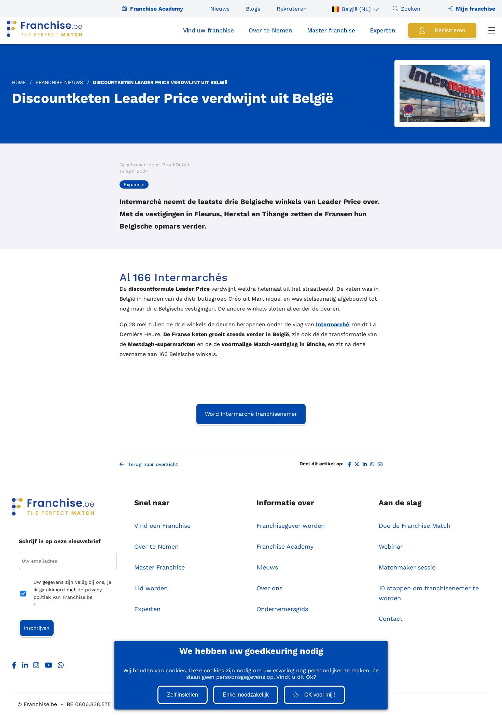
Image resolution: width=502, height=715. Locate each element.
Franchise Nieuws (59, 82)
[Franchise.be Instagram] (36, 667)
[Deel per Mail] (380, 464)
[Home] (44, 30)
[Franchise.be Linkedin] (25, 667)
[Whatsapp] (61, 667)
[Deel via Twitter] (356, 464)
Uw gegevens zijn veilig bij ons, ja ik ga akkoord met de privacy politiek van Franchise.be (72, 593)
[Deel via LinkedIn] (365, 464)
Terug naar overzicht (153, 464)
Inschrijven (37, 628)
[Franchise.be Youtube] (49, 667)
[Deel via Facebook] (349, 464)
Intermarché (332, 324)
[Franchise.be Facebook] (14, 667)
